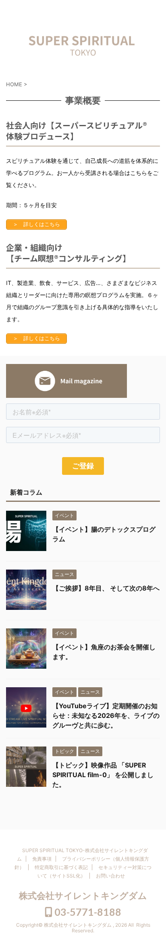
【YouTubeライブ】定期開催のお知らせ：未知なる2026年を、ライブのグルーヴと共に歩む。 (106, 715)
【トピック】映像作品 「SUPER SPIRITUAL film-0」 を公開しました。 (103, 774)
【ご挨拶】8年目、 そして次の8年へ (106, 588)
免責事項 (42, 859)
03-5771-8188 (86, 912)
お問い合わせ (110, 876)
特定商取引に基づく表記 (61, 867)
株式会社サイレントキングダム (83, 895)
